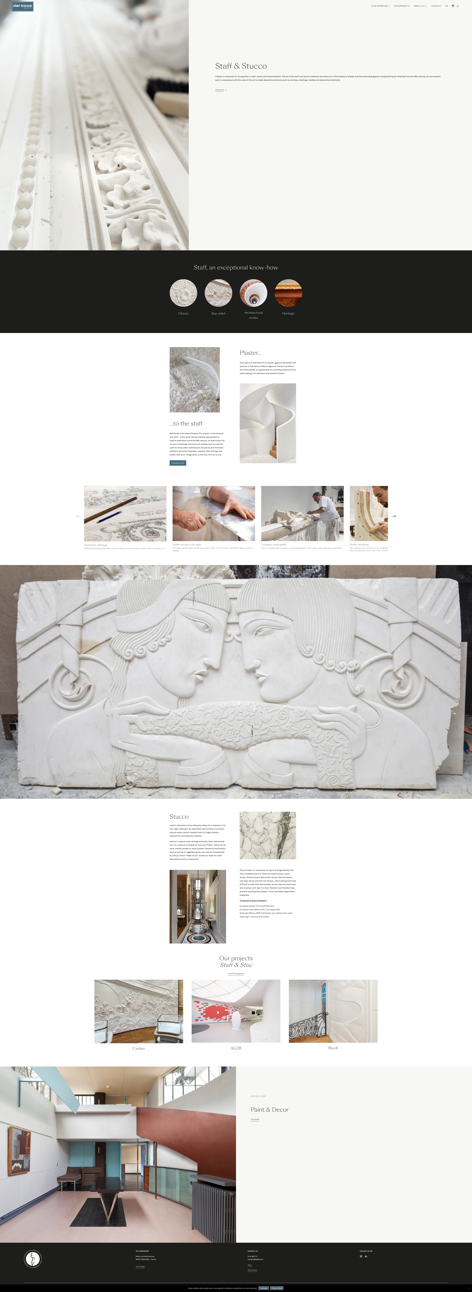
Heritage (288, 313)
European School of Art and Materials (257, 906)
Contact (436, 6)
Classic (183, 313)
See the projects (236, 973)
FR (446, 6)
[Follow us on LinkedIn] (366, 1256)
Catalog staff (177, 463)
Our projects (402, 6)
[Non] (469, 1288)
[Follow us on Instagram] (361, 1256)
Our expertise (380, 6)
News (250, 1265)
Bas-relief (218, 313)
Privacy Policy (277, 1288)
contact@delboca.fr (255, 1259)
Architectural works (253, 315)
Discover (219, 89)
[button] (78, 519)
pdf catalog (140, 1266)
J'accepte (263, 1288)
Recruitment (252, 1270)
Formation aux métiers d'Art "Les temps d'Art (260, 909)
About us (419, 6)
